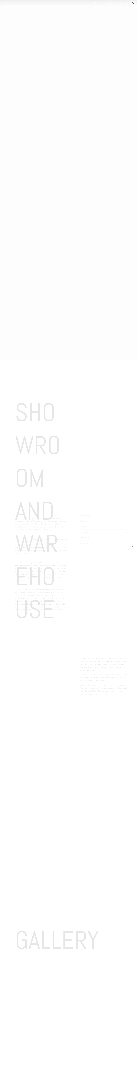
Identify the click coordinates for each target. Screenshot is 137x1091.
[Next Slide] (132, 545)
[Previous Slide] (4, 545)
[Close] (133, 3)
